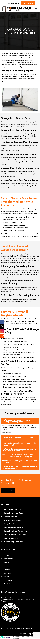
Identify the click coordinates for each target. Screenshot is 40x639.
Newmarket (8, 562)
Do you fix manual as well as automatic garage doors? (19, 444)
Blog (20, 634)
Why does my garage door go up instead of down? (19, 461)
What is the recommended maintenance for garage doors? (19, 467)
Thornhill (7, 569)
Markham (7, 573)
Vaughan (7, 555)
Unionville (7, 566)
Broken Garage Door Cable (13, 542)
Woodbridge (8, 580)
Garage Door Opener (11, 524)
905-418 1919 (13, 3)
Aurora (6, 577)
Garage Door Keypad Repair (14, 527)
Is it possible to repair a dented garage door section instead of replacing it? (19, 456)
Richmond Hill (8, 559)
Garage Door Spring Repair (13, 509)
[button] (20, 421)
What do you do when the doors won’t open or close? (18, 438)
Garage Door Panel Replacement (15, 531)
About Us (26, 634)
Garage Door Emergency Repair (15, 534)
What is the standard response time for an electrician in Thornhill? (19, 450)
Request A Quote (28, 3)
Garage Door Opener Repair (14, 513)
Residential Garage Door (12, 520)
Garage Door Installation (12, 538)
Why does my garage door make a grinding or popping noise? (16, 421)
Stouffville (7, 584)
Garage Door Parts (10, 517)
